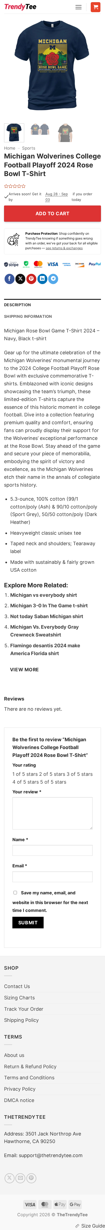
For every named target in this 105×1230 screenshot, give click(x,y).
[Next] (92, 68)
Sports (28, 148)
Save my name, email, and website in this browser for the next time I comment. (50, 901)
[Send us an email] (20, 1178)
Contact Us (17, 986)
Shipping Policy (21, 1020)
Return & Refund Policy (30, 1066)
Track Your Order (23, 1009)
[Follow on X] (10, 1178)
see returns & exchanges (64, 248)
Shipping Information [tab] (28, 316)
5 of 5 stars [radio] (53, 782)
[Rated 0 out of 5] (15, 186)
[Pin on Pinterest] (31, 279)
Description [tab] (17, 304)
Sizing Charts (19, 997)
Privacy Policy (20, 1089)
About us (14, 1055)
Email (19, 865)
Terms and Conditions (29, 1077)
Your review (26, 791)
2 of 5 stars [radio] (52, 774)
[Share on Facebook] (10, 279)
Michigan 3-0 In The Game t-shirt (49, 605)
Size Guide (93, 1226)
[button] (78, 7)
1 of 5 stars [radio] (25, 774)
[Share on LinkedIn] (42, 279)
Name (20, 839)
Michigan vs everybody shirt (43, 595)
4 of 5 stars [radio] (25, 782)
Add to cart (53, 213)
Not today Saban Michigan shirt (46, 616)
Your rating (24, 765)
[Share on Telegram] (53, 279)
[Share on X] (20, 279)
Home (9, 148)
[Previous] (13, 68)
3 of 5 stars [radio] (79, 774)
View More (24, 669)
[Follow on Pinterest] (31, 1178)
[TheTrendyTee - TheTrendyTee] (20, 6)
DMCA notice (19, 1100)
